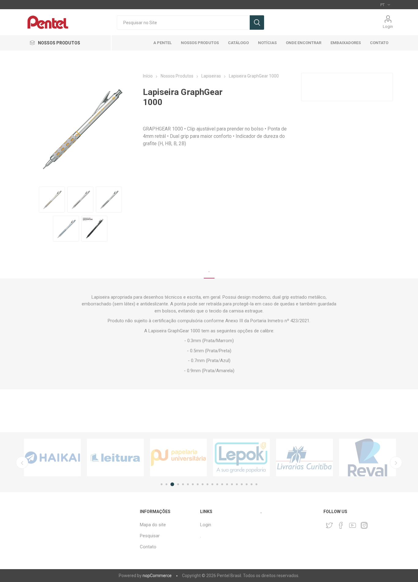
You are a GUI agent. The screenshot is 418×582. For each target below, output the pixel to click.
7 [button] (193, 484)
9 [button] (202, 484)
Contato (148, 547)
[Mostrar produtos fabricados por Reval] (367, 457)
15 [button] (232, 484)
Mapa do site (153, 524)
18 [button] (247, 484)
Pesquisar (257, 22)
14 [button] (227, 484)
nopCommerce (157, 575)
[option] (52, 457)
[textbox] (183, 22)
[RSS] (376, 523)
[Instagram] (364, 525)
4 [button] (178, 484)
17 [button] (242, 484)
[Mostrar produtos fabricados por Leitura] (115, 457)
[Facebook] (341, 525)
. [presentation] (209, 270)
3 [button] (172, 484)
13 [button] (222, 484)
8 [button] (198, 484)
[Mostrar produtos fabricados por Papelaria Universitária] (178, 457)
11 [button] (212, 484)
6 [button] (188, 484)
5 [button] (183, 484)
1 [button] (161, 484)
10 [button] (207, 484)
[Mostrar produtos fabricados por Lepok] (241, 457)
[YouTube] (352, 525)
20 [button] (256, 484)
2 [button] (166, 484)
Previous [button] (22, 462)
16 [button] (237, 484)
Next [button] (396, 462)
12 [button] (217, 484)
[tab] (209, 270)
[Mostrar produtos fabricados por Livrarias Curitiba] (304, 457)
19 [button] (251, 484)
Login (388, 26)
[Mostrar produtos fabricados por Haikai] (52, 457)
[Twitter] (329, 525)
